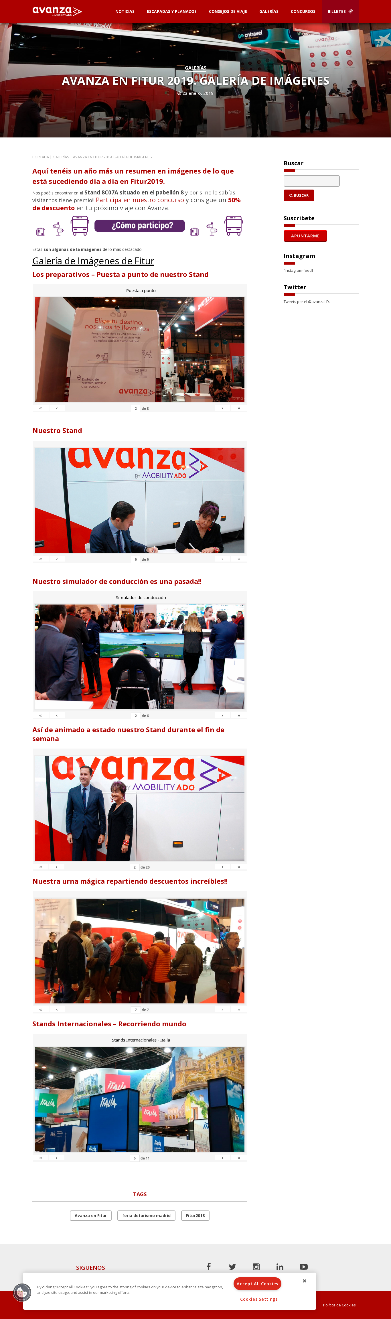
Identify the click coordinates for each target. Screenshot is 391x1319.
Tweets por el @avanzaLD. (307, 301)
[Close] (304, 1280)
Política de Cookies (339, 1305)
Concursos (303, 11)
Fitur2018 (195, 1215)
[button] (22, 1292)
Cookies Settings (259, 1299)
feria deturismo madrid (146, 1215)
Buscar (301, 195)
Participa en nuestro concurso (140, 200)
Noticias (125, 11)
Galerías (269, 11)
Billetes (337, 11)
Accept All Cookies (257, 1283)
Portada (40, 157)
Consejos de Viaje (228, 11)
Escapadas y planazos (172, 11)
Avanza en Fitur (91, 1215)
